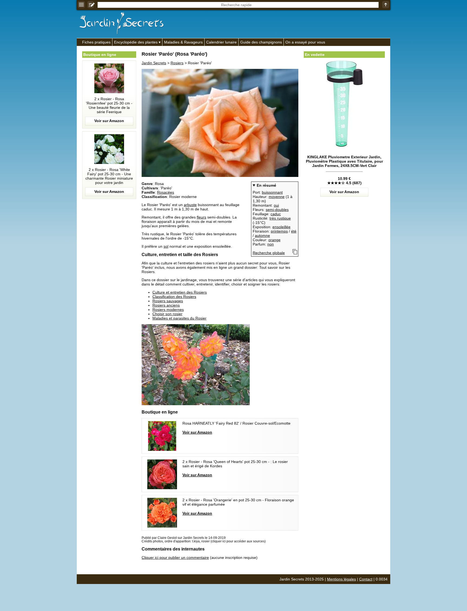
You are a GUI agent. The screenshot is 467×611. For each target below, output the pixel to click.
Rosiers (177, 63)
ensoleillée (281, 227)
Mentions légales (341, 579)
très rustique (280, 218)
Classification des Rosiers (174, 296)
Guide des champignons (261, 42)
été (293, 231)
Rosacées (165, 192)
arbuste (190, 205)
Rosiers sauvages (167, 301)
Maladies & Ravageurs (183, 42)
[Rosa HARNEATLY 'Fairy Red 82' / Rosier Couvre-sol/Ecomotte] (218, 436)
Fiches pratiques (96, 42)
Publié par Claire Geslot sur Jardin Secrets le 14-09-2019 (184, 537)
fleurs (201, 217)
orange (274, 240)
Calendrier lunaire (221, 42)
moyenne (277, 196)
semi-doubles (277, 209)
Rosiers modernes (168, 309)
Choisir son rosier (167, 314)
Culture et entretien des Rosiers (179, 292)
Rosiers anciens (166, 305)
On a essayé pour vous (305, 42)
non (270, 244)
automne (262, 235)
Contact (365, 579)
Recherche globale (269, 253)
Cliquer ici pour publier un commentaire (175, 557)
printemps (279, 231)
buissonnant (272, 192)
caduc (276, 214)
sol (166, 246)
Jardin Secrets (154, 63)
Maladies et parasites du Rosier (179, 318)
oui (276, 205)
